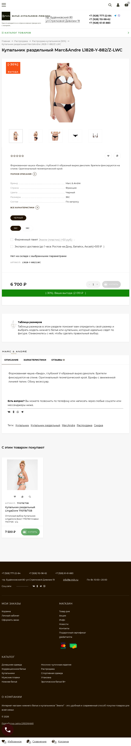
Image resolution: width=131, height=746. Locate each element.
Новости (63, 624)
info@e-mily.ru (70, 579)
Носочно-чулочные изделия (56, 664)
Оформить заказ (10, 620)
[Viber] (119, 16)
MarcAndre (68, 425)
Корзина (6, 611)
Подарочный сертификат (72, 632)
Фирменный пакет (26, 239)
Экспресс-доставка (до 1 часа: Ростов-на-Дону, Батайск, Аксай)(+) (59, 246)
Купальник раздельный (45, 425)
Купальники (8, 673)
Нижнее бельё (9, 681)
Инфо (62, 620)
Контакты (64, 628)
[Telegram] (115, 16)
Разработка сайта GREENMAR (18, 723)
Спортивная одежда (52, 673)
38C (28, 228)
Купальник (22, 425)
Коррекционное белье (14, 669)
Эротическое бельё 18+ (53, 681)
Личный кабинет (10, 615)
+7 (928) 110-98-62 (99, 19)
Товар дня (64, 611)
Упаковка (46, 677)
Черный (18, 218)
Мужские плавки (11, 677)
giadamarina (65, 637)
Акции (62, 615)
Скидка (98, 425)
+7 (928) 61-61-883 (99, 22)
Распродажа (84, 425)
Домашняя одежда (12, 664)
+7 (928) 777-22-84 (100, 15)
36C (16, 228)
